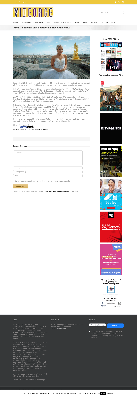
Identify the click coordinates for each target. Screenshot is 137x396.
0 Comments (44, 129)
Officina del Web (58, 390)
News (38, 129)
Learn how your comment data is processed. (61, 191)
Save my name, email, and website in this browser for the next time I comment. (46, 181)
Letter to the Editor (58, 328)
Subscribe (115, 325)
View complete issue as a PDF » (111, 75)
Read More (110, 393)
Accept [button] (103, 393)
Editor (16, 129)
